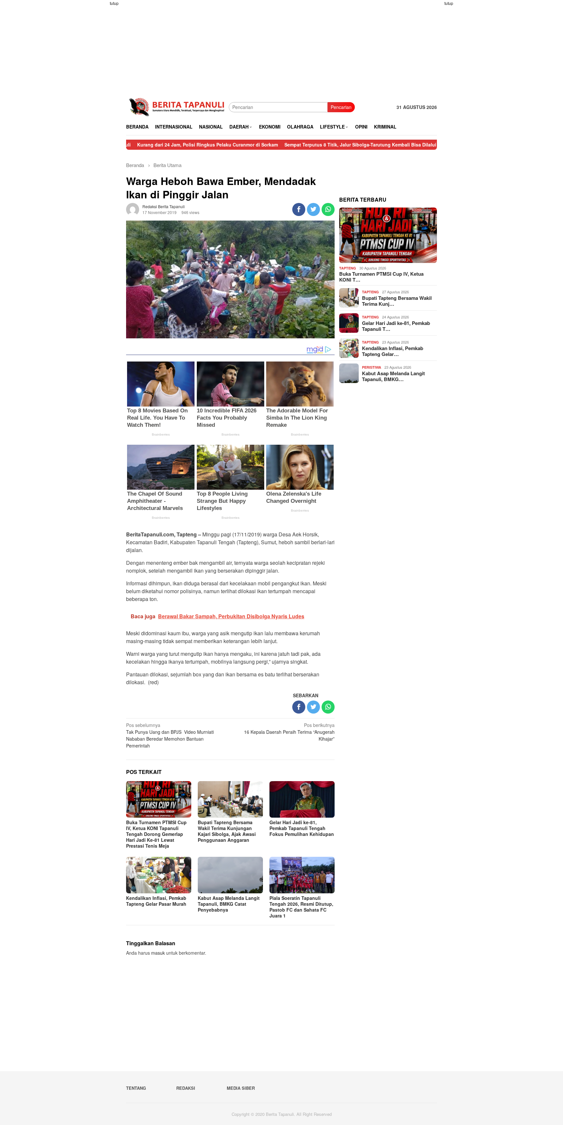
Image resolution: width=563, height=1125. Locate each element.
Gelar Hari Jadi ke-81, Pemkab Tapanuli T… (396, 326)
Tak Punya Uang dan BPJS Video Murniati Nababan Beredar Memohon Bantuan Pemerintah (170, 735)
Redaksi (185, 1088)
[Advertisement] (100, 98)
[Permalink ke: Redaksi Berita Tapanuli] (132, 209)
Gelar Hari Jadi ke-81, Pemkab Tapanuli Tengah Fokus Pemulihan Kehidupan (301, 828)
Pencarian (341, 107)
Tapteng (347, 268)
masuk (158, 952)
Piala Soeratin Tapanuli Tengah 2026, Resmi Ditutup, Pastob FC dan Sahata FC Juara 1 (301, 907)
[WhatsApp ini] (328, 209)
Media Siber (241, 1088)
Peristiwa (371, 367)
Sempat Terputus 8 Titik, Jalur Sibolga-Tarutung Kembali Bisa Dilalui (318, 144)
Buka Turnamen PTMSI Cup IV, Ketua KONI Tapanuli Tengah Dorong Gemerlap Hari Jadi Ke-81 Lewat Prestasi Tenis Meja (156, 834)
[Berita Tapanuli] (177, 106)
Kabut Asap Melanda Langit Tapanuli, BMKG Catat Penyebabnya (229, 904)
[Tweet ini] (313, 209)
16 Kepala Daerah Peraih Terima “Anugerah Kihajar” (289, 732)
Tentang (136, 1088)
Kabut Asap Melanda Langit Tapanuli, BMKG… (393, 376)
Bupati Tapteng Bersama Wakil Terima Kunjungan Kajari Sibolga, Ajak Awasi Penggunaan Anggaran (227, 831)
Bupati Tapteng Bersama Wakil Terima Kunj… (397, 301)
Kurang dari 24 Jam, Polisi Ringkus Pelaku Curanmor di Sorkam (165, 144)
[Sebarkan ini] (298, 209)
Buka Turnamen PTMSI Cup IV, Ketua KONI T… (381, 277)
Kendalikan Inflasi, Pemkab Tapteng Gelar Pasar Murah (156, 901)
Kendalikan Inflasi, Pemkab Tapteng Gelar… (392, 351)
